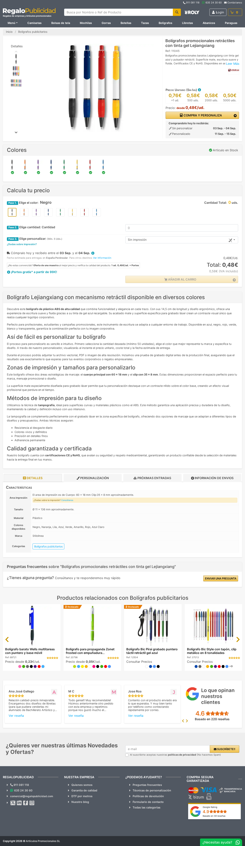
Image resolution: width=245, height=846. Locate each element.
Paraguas (231, 23)
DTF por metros (81, 796)
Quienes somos (81, 784)
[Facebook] (25, 803)
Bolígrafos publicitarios (48, 546)
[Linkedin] (19, 803)
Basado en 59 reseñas (214, 816)
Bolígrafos (165, 23)
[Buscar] (177, 12)
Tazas (145, 23)
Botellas (126, 23)
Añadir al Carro (181, 279)
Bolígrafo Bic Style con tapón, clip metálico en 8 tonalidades (211, 651)
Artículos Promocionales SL (43, 841)
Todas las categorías (146, 807)
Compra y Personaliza (202, 115)
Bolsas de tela (60, 23)
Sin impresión (137, 239)
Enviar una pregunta (220, 578)
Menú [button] (11, 23)
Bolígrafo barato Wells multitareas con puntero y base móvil (30, 651)
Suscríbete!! (225, 749)
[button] (199, 90)
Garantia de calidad (84, 790)
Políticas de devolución (148, 796)
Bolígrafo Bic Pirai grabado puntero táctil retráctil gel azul (152, 651)
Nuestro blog (80, 801)
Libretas (187, 23)
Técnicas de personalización (152, 790)
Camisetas (34, 23)
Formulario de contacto (148, 801)
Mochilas (86, 23)
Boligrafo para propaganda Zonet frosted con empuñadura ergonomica (90, 652)
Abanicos (209, 23)
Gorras (106, 23)
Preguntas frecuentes (147, 784)
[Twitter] (13, 803)
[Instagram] (31, 803)
